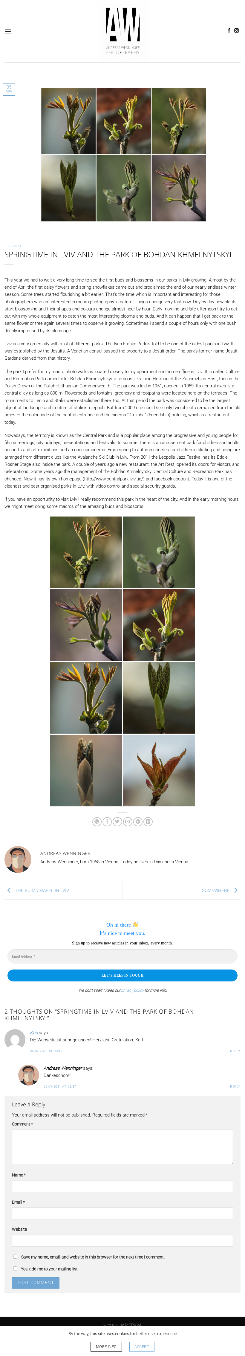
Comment (22, 1124)
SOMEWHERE (216, 890)
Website (19, 1229)
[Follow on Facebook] (229, 30)
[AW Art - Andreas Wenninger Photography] (122, 31)
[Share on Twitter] (117, 821)
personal (13, 246)
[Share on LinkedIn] (148, 821)
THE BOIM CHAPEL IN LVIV (41, 890)
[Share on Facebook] (107, 821)
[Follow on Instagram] (236, 30)
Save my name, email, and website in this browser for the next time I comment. (93, 1257)
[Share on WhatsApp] (97, 821)
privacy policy (132, 990)
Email (18, 1202)
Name (19, 1175)
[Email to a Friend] (127, 821)
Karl (34, 1032)
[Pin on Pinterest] (138, 821)
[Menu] (7, 31)
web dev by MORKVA (122, 1325)
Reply (235, 1051)
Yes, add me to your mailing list (49, 1269)
